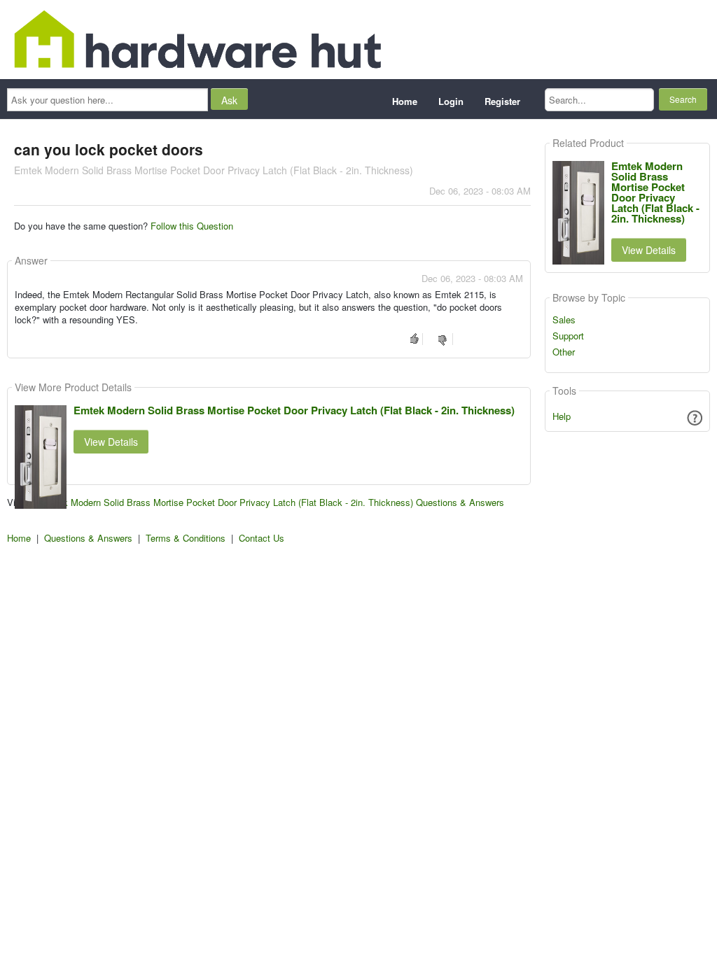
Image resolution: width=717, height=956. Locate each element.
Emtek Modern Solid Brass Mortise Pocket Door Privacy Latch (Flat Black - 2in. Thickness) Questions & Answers (272, 502)
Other (563, 352)
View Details (111, 442)
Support (568, 336)
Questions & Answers (88, 537)
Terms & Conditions (185, 537)
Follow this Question (192, 225)
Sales (564, 320)
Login (451, 101)
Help (561, 416)
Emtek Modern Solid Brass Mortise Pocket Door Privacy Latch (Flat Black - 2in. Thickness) (294, 410)
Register (502, 101)
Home (404, 101)
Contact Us (261, 537)
